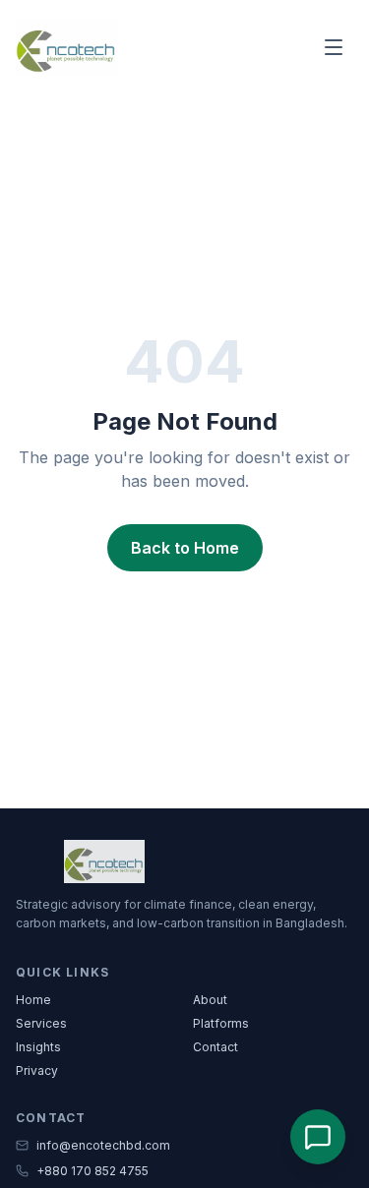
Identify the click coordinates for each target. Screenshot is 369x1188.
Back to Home (185, 548)
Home (33, 999)
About (210, 999)
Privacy (37, 1070)
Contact (215, 1047)
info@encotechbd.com (103, 1145)
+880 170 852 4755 (92, 1170)
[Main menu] (333, 47)
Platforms (221, 1023)
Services (41, 1023)
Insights (38, 1047)
